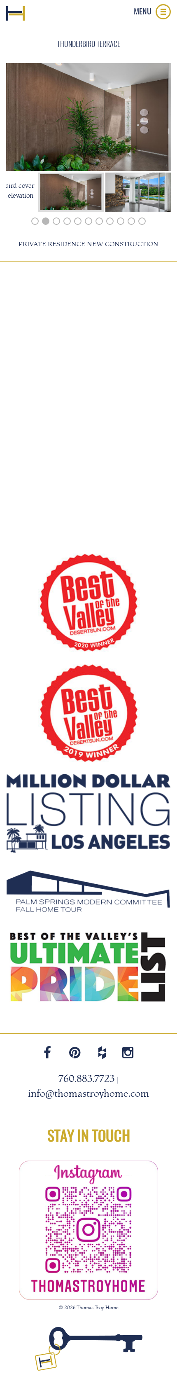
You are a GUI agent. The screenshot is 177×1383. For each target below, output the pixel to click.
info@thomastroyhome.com (88, 1093)
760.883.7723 (86, 1078)
